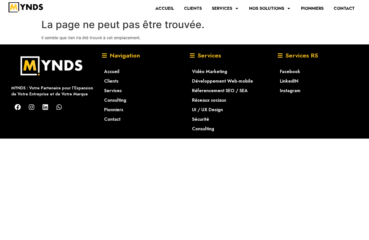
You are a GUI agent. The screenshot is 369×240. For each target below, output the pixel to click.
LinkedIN (289, 81)
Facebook (290, 71)
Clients (193, 8)
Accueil (164, 8)
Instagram (290, 90)
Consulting (115, 100)
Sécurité (200, 119)
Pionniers (312, 8)
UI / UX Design (207, 109)
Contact (344, 8)
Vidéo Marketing (209, 71)
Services (222, 8)
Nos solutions (266, 8)
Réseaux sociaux (209, 100)
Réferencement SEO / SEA (220, 90)
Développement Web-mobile (222, 81)
